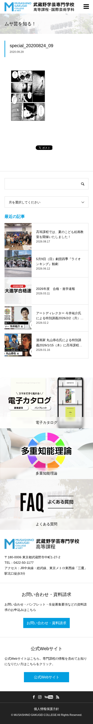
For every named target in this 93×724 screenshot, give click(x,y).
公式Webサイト (46, 677)
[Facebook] (34, 697)
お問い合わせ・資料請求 (46, 623)
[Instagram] (40, 697)
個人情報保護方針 (46, 709)
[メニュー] (86, 7)
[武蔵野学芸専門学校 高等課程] (39, 6)
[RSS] (58, 697)
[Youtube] (49, 697)
